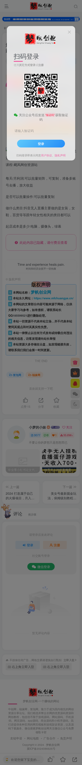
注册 (41, 65)
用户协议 (46, 155)
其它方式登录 (27, 65)
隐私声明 (60, 155)
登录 (41, 143)
